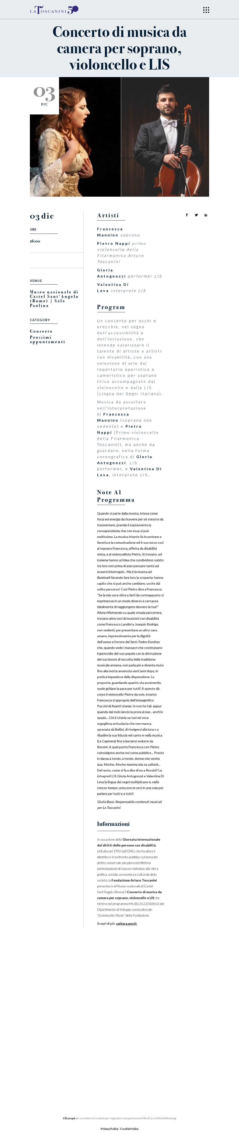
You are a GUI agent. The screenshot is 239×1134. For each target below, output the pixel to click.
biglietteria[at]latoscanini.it (176, 1057)
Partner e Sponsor (111, 1028)
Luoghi (99, 1049)
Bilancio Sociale (47, 1044)
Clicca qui (69, 1118)
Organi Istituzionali (50, 1030)
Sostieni (100, 1042)
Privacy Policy (110, 1128)
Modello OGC (44, 1072)
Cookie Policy (129, 1128)
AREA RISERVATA (44, 1079)
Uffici (36, 1037)
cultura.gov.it (126, 923)
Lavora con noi (107, 1035)
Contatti (101, 1056)
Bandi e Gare (42, 1065)
